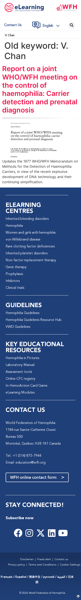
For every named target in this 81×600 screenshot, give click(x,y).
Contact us (12, 25)
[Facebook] (18, 533)
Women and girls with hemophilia (31, 232)
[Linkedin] (52, 533)
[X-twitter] (40, 533)
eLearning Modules (20, 392)
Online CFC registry (20, 379)
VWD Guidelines (18, 327)
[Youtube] (63, 533)
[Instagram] (29, 533)
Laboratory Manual (20, 365)
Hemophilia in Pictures (22, 358)
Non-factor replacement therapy (31, 260)
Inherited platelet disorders (27, 253)
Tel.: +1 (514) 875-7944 (23, 456)
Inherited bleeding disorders (27, 219)
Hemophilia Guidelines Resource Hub (34, 320)
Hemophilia (14, 226)
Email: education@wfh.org (26, 462)
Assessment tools (19, 372)
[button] (52, 26)
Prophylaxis (14, 274)
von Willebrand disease (23, 239)
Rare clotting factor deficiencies (30, 246)
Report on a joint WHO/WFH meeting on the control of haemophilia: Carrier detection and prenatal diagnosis (40, 89)
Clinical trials (15, 288)
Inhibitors (13, 281)
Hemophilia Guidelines (22, 313)
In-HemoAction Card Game (27, 386)
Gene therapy (16, 267)
